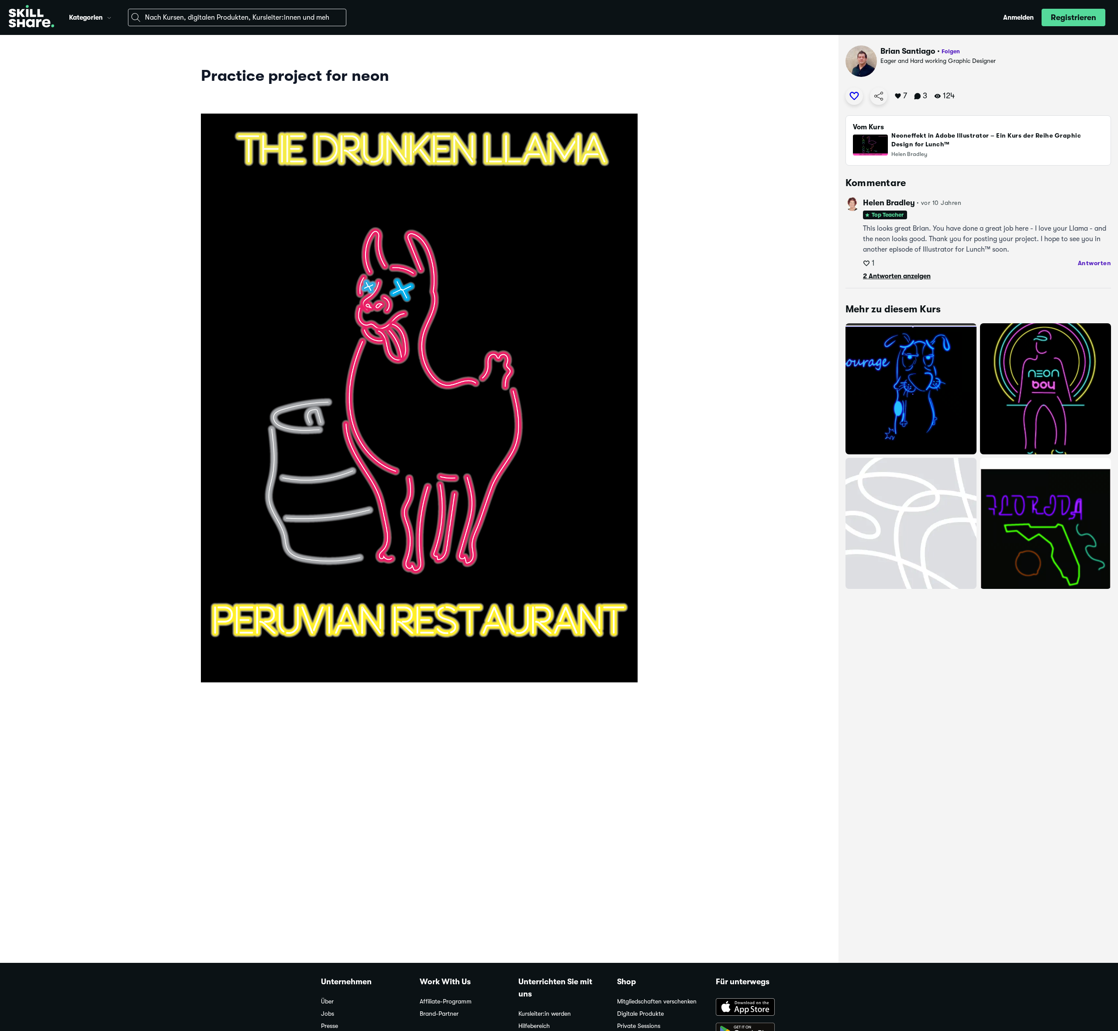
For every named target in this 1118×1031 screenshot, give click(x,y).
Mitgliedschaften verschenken (657, 1001)
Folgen (951, 51)
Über (327, 1001)
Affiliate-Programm (446, 1001)
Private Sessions (638, 1026)
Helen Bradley (889, 202)
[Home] (31, 17)
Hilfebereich (534, 1026)
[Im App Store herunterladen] (756, 1007)
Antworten (1094, 262)
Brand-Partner (439, 1013)
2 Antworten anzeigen (897, 276)
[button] (109, 16)
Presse (329, 1026)
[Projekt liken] (854, 96)
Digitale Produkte (640, 1013)
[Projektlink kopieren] (878, 96)
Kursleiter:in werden (544, 1013)
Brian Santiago (907, 51)
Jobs (327, 1013)
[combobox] (237, 17)
